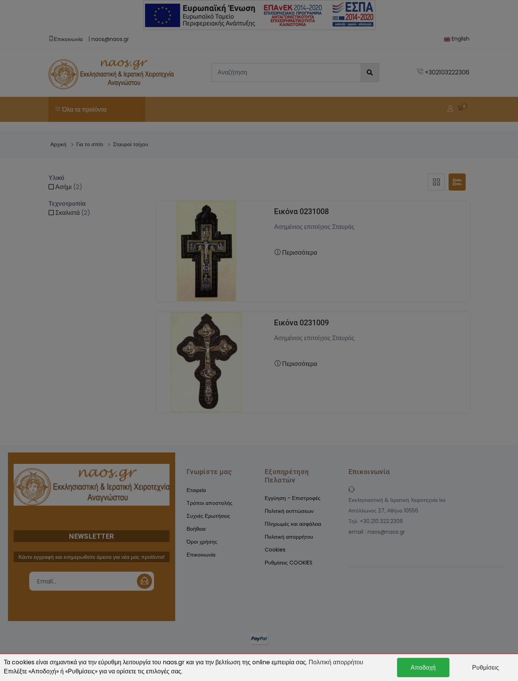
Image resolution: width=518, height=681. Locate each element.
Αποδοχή (423, 667)
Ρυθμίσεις (485, 667)
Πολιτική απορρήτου (336, 662)
